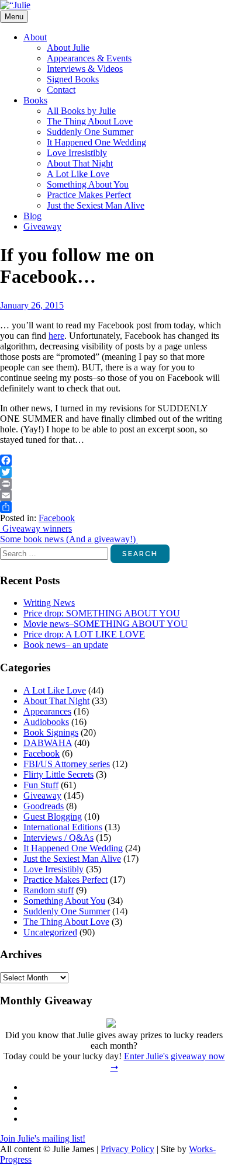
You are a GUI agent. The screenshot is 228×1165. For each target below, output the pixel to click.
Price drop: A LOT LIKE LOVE (84, 634)
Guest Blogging (52, 816)
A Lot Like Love (78, 174)
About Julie (68, 48)
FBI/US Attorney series (66, 764)
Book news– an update (65, 645)
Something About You (88, 184)
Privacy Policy (127, 1149)
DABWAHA (47, 743)
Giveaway (42, 226)
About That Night (80, 163)
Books (35, 100)
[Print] (114, 484)
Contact (61, 90)
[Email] (114, 495)
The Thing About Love (90, 121)
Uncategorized (50, 932)
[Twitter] (114, 472)
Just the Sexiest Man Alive (95, 205)
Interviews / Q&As (58, 837)
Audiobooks (46, 722)
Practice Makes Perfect (89, 195)
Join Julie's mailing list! (42, 1138)
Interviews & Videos (85, 69)
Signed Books (73, 79)
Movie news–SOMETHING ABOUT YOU (105, 624)
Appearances (47, 711)
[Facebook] (114, 460)
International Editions (62, 827)
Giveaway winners (36, 528)
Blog (32, 216)
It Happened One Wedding (96, 142)
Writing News (49, 603)
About (35, 37)
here (56, 336)
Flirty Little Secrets (58, 774)
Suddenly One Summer (90, 132)
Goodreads (43, 806)
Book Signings (50, 732)
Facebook (57, 518)
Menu (14, 16)
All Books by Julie (81, 111)
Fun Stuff (40, 785)
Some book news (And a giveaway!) (69, 539)
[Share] (114, 507)
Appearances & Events (89, 58)
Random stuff (48, 890)
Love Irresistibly (77, 153)
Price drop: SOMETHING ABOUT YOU (101, 613)
